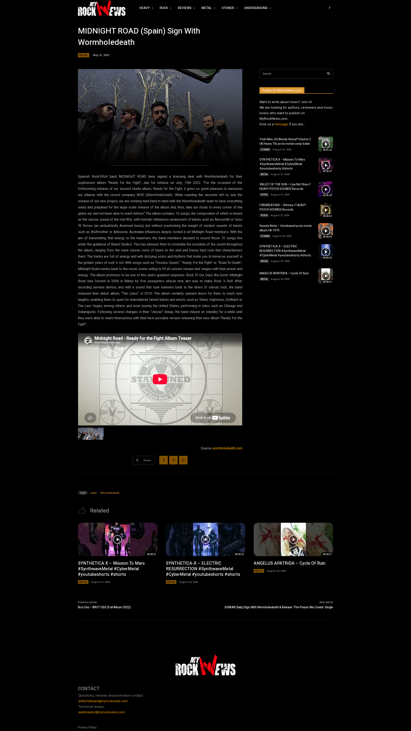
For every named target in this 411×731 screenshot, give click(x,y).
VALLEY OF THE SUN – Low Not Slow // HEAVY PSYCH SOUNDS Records (285, 186)
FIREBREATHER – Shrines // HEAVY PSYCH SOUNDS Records (282, 207)
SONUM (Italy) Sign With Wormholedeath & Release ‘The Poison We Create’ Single (279, 607)
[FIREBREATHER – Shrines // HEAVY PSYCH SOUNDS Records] (325, 210)
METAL (83, 55)
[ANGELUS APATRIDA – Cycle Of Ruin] (325, 276)
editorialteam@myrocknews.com (103, 701)
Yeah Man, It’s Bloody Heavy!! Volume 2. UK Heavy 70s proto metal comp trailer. (285, 141)
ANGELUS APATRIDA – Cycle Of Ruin (284, 273)
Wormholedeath (109, 492)
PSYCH (264, 194)
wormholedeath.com (227, 448)
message (281, 124)
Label (93, 492)
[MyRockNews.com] (101, 8)
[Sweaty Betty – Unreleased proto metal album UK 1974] (325, 231)
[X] (173, 460)
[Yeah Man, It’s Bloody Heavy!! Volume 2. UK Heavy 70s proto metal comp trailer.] (325, 144)
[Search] (328, 74)
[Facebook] (329, 8)
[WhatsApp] (183, 460)
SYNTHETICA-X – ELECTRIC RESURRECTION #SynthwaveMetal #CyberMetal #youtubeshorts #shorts (285, 251)
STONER (265, 149)
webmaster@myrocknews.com (101, 712)
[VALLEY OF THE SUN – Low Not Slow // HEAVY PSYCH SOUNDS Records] (325, 189)
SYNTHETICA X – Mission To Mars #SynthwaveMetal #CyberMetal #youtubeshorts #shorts (282, 164)
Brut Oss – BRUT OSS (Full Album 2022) (104, 607)
